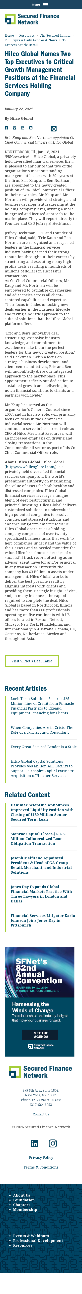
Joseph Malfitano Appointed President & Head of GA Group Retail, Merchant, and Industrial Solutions (41, 865)
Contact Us (41, 1114)
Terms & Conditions (41, 1167)
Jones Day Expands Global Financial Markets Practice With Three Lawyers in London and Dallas (41, 893)
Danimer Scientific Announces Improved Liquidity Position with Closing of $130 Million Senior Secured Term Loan (42, 812)
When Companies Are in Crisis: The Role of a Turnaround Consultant (42, 730)
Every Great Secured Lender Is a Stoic (44, 746)
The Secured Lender (56, 35)
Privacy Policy (41, 1157)
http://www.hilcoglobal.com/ (30, 466)
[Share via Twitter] (14, 127)
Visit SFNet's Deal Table (31, 661)
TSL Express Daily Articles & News (31, 40)
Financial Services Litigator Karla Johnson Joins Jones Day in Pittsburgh (43, 920)
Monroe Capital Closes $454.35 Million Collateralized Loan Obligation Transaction (38, 838)
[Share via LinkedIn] (22, 127)
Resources (27, 35)
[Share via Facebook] (6, 127)
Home (10, 35)
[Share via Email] (30, 127)
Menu (36, 4)
